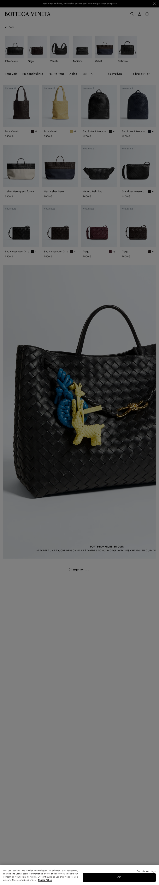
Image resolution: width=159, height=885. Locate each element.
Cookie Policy (45, 880)
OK (119, 877)
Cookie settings (146, 871)
